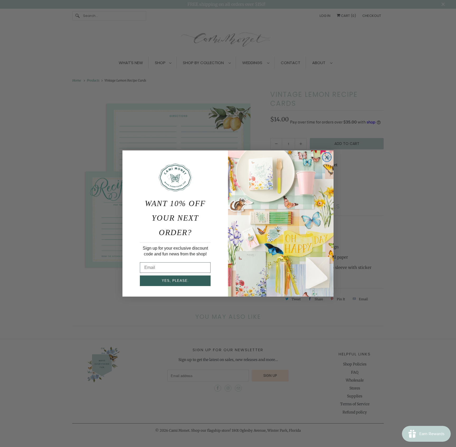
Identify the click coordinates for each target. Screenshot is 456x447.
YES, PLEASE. (175, 281)
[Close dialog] (326, 157)
